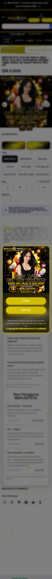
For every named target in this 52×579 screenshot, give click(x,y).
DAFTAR (25, 310)
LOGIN (26, 300)
